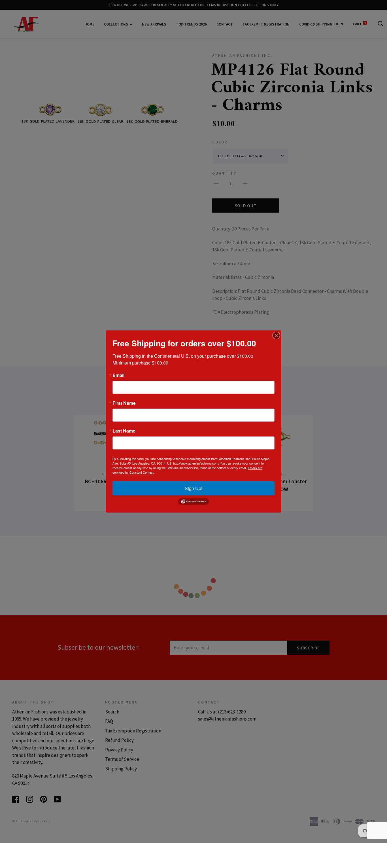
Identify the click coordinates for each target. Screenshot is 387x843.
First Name (124, 403)
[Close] (276, 335)
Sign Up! (193, 488)
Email (118, 375)
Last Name (123, 431)
